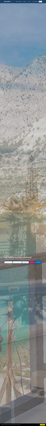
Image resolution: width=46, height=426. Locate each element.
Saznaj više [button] (19, 424)
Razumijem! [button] (42, 424)
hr (40, 1)
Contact (29, 1)
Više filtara (31, 262)
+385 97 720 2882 (36, 1)
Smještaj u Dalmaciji (18, 1)
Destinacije (24, 1)
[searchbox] (9, 262)
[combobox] (8, 262)
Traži (39, 262)
